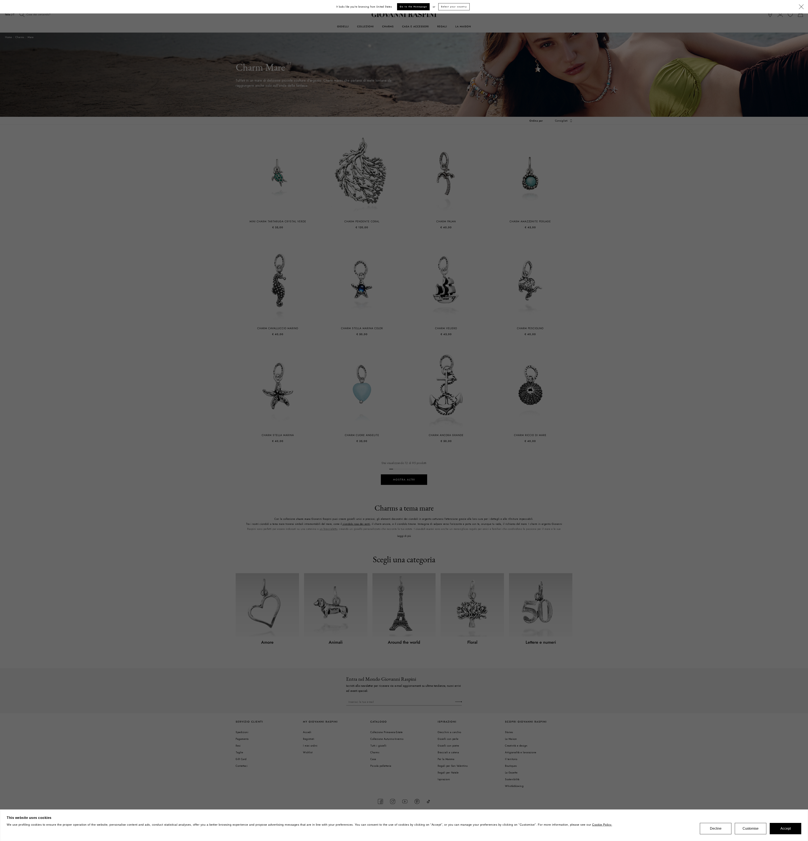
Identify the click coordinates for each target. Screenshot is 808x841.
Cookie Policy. (602, 824)
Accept (785, 828)
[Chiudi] (614, 285)
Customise (751, 828)
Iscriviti (514, 452)
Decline (716, 828)
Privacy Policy (445, 431)
